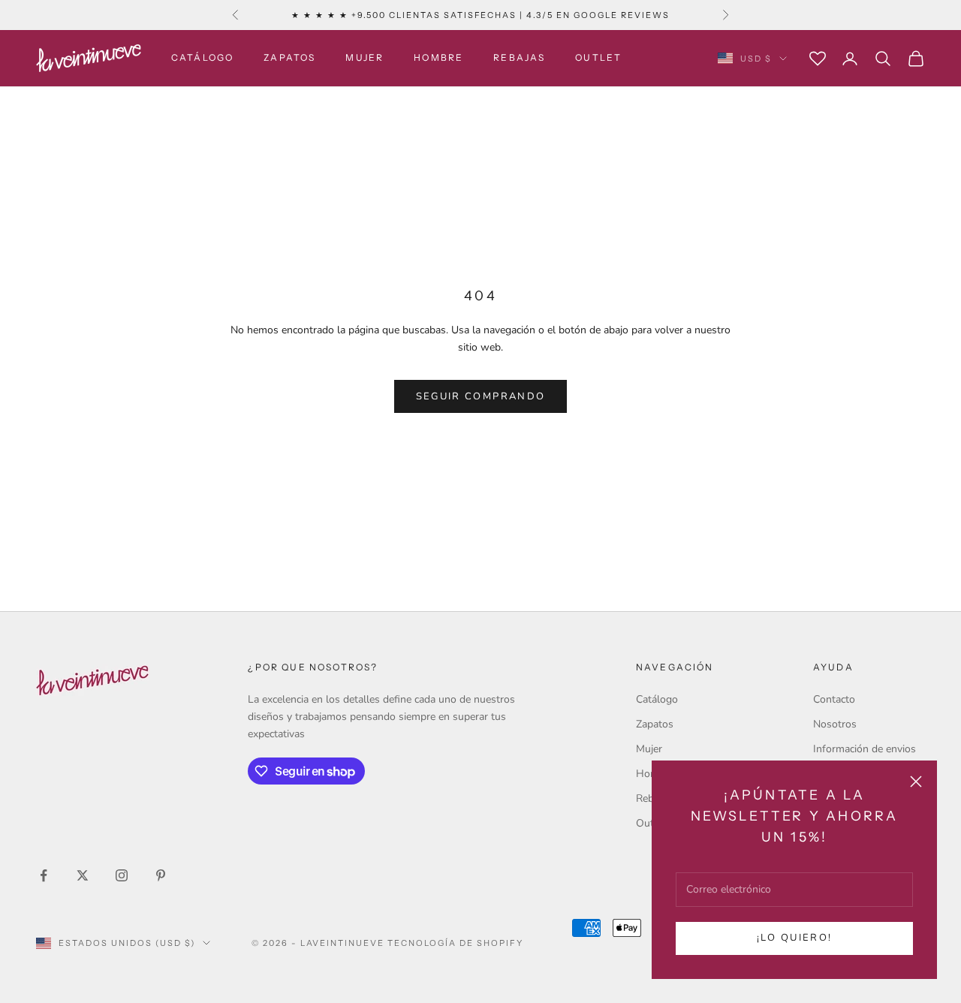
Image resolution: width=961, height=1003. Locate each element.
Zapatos (289, 58)
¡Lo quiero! (795, 937)
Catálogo (202, 58)
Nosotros (835, 724)
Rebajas (519, 58)
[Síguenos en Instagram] (121, 875)
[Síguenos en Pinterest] (160, 875)
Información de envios (864, 749)
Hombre (438, 58)
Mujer (364, 58)
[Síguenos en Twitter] (82, 875)
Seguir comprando (480, 396)
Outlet (598, 58)
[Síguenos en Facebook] (43, 875)
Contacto (834, 699)
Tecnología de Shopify (455, 943)
